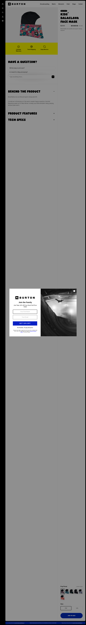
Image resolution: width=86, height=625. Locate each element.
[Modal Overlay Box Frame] (43, 312)
